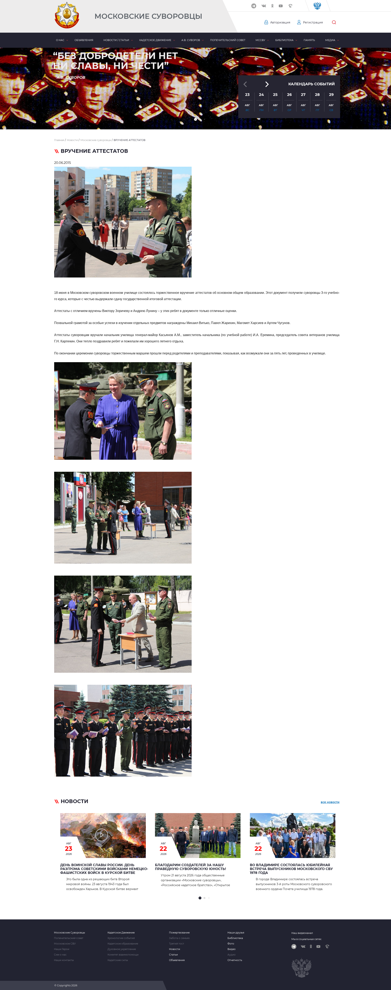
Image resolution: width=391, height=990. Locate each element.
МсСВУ (260, 40)
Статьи (173, 954)
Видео (231, 949)
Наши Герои (61, 949)
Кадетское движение (155, 40)
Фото (230, 943)
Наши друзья (235, 932)
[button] (195, 119)
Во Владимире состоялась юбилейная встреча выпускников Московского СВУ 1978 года (291, 869)
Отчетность (234, 960)
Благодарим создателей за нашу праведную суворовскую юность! (190, 867)
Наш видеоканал (302, 933)
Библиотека (284, 40)
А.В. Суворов (190, 40)
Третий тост (176, 943)
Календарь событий (311, 84)
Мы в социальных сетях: (306, 939)
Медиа (330, 40)
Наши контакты (64, 960)
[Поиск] (334, 22)
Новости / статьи (116, 40)
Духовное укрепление (122, 949)
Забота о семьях (179, 938)
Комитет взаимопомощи (123, 954)
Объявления (84, 40)
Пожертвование (179, 932)
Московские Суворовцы (148, 16)
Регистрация (313, 22)
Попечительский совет (227, 40)
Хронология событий (121, 938)
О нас (60, 40)
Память (309, 40)
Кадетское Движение (121, 932)
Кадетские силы (118, 960)
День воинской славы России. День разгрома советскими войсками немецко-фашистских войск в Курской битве (104, 869)
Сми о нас (60, 954)
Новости (174, 949)
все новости (330, 802)
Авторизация (280, 22)
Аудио (231, 954)
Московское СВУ (65, 943)
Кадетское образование (123, 943)
